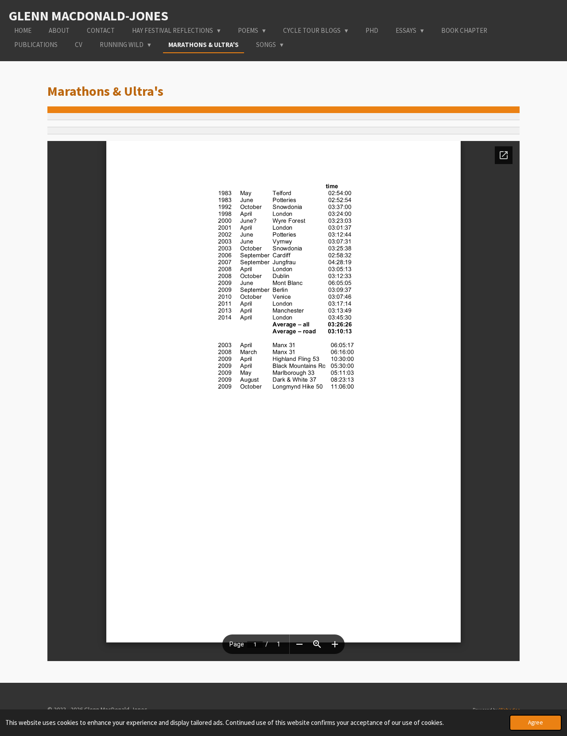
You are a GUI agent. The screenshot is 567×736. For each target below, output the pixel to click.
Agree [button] (535, 722)
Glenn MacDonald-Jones (88, 15)
